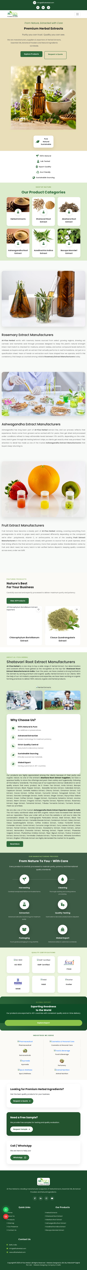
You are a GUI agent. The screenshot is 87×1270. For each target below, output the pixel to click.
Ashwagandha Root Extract (56, 1223)
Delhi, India (12, 1245)
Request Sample (20, 1129)
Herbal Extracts (51, 1213)
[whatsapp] (5, 1209)
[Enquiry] (5, 1216)
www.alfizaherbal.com (17, 1252)
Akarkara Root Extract (54, 1220)
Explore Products (31, 54)
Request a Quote (55, 54)
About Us (11, 1216)
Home (10, 1213)
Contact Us (12, 1230)
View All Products (17, 601)
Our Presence (13, 1227)
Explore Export (43, 1023)
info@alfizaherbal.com (45, 3)
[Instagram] (49, 7)
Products (11, 1220)
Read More (15, 844)
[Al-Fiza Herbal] (12, 14)
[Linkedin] (43, 7)
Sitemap (11, 1223)
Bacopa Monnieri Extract (55, 1230)
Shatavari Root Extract (54, 1216)
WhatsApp (18, 1157)
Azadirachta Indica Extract (56, 1227)
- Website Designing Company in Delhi (46, 1265)
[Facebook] (38, 7)
